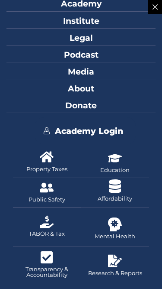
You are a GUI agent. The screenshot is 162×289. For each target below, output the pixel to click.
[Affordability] (115, 186)
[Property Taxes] (47, 157)
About (81, 88)
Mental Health (115, 236)
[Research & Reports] (115, 261)
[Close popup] (155, 7)
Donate (81, 105)
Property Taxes (46, 169)
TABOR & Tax (47, 234)
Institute (81, 21)
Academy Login (89, 131)
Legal (81, 37)
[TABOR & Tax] (47, 222)
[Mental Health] (115, 224)
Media (81, 71)
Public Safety (47, 199)
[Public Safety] (47, 188)
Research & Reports (115, 273)
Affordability (115, 198)
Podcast (81, 54)
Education (115, 170)
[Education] (115, 158)
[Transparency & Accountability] (47, 257)
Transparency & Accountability (46, 272)
